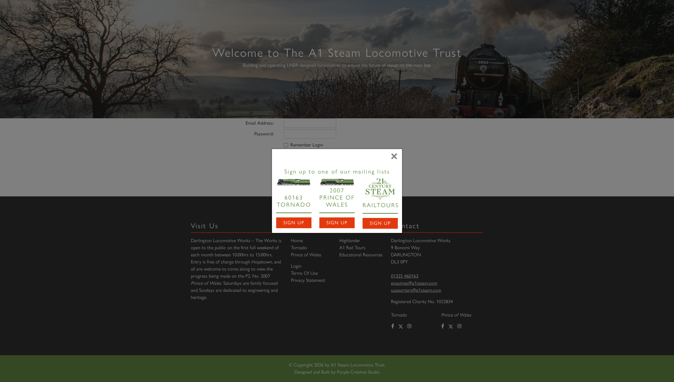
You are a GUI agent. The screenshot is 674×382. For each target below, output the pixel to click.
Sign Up (293, 223)
